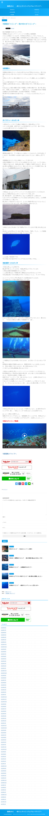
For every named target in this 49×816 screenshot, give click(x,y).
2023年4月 (3, 716)
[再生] (4, 447)
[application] (24, 435)
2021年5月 (3, 756)
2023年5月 (3, 713)
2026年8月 (3, 627)
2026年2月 (3, 642)
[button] (24, 435)
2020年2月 (3, 778)
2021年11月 (3, 747)
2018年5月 (3, 797)
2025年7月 (3, 654)
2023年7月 (3, 708)
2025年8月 (3, 651)
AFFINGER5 (43, 814)
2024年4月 (3, 687)
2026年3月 (3, 639)
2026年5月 (3, 635)
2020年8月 (3, 770)
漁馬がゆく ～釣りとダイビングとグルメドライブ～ (24, 6)
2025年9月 (3, 649)
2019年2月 (3, 792)
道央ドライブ (8, 591)
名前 (4, 516)
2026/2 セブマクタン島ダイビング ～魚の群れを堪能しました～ (26, 576)
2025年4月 (3, 661)
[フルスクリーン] (44, 447)
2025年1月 (3, 668)
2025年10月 (4, 646)
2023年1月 (3, 723)
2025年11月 (3, 644)
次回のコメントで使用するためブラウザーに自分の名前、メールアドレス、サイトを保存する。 (23, 532)
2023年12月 (4, 697)
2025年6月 (3, 656)
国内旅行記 (12, 9)
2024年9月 (3, 675)
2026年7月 (3, 630)
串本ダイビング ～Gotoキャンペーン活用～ (21, 549)
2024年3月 (3, 689)
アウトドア (37, 12)
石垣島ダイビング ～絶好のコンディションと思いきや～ (24, 585)
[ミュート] (42, 447)
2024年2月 (3, 692)
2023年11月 (3, 699)
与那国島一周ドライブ (10, 593)
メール (4, 522)
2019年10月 (3, 782)
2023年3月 (3, 718)
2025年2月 (3, 666)
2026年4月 (3, 637)
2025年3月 (3, 663)
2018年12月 (3, 794)
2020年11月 (3, 766)
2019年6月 (3, 787)
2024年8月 (3, 677)
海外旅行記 (37, 9)
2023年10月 (4, 701)
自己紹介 (37, 14)
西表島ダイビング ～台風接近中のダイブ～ (20, 567)
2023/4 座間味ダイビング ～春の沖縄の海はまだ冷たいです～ (26, 558)
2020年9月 (3, 768)
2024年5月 (3, 685)
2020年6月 (3, 773)
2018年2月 (3, 799)
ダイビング (5, 489)
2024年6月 (3, 682)
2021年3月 (3, 758)
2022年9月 (3, 730)
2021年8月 (3, 754)
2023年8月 (3, 706)
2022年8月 (3, 732)
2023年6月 (3, 711)
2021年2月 (3, 761)
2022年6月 (3, 737)
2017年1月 (3, 804)
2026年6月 (3, 632)
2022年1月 (3, 744)
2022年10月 (4, 728)
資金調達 (12, 14)
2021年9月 (3, 751)
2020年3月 (3, 775)
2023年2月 (3, 720)
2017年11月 (3, 801)
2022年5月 (3, 739)
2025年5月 (3, 658)
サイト (4, 527)
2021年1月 (3, 763)
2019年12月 (3, 780)
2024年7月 (3, 680)
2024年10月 (4, 673)
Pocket (12, 28)
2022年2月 (3, 742)
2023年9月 (3, 704)
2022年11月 (3, 725)
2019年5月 (3, 789)
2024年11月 (3, 670)
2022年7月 (3, 735)
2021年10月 (3, 749)
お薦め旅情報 (12, 12)
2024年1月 (3, 694)
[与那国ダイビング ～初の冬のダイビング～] (26, 483)
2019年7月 (3, 785)
